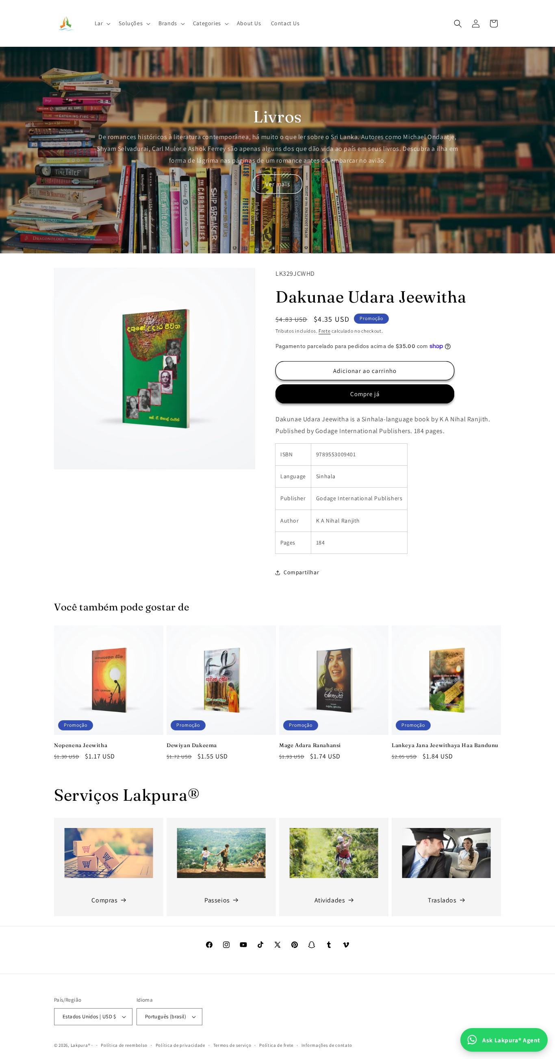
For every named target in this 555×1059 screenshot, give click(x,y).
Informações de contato (326, 1045)
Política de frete (276, 1045)
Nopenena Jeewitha (80, 745)
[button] (102, 23)
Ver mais (277, 184)
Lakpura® (81, 1045)
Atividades (329, 900)
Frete (325, 331)
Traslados (442, 900)
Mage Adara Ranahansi (310, 745)
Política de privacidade (180, 1045)
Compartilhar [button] (301, 572)
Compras (104, 900)
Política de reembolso (124, 1045)
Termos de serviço (232, 1045)
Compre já (365, 394)
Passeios (217, 900)
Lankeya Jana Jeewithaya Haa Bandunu (445, 745)
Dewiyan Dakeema (192, 745)
